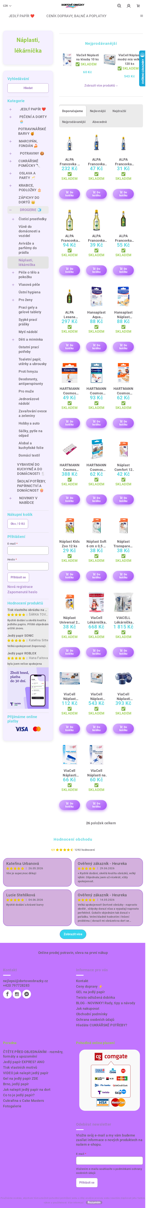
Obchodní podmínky (92, 1014)
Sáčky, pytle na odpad (30, 433)
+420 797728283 (16, 985)
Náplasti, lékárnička (27, 262)
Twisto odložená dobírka (95, 997)
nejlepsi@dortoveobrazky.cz (25, 981)
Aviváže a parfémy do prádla (28, 247)
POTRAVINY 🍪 (32, 153)
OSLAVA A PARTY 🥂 (27, 175)
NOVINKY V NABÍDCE (28, 500)
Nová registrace (20, 587)
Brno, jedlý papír (16, 1084)
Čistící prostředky (33, 219)
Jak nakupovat (87, 1009)
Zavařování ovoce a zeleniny (33, 413)
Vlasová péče (29, 285)
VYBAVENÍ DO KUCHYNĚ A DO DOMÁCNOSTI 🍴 (31, 469)
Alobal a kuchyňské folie (31, 445)
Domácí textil (29, 455)
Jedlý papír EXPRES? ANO (23, 1062)
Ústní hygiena (29, 292)
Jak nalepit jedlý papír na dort (26, 1090)
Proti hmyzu (28, 371)
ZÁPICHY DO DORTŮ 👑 (29, 200)
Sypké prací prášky (28, 322)
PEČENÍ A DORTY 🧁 (33, 119)
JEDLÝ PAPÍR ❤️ (33, 109)
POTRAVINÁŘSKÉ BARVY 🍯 (32, 131)
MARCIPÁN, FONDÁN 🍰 (28, 143)
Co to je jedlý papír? (19, 1095)
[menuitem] (18, 16)
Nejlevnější (98, 111)
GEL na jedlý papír (90, 992)
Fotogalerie (12, 1106)
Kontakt (82, 981)
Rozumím (94, 1202)
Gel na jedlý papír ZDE (20, 1078)
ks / (18, 524)
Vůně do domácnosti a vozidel (29, 231)
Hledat (28, 88)
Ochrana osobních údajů (95, 1020)
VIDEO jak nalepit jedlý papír (25, 1073)
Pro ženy (26, 300)
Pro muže (26, 391)
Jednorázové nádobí (29, 401)
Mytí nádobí (28, 332)
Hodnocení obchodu (73, 839)
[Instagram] (17, 994)
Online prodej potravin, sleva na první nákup (73, 953)
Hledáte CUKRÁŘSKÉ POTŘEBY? (101, 1025)
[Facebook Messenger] (26, 994)
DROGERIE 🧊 (30, 210)
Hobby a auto (29, 423)
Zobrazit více (73, 934)
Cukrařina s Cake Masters (23, 1101)
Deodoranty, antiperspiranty (31, 381)
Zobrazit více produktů (99, 85)
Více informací (76, 1202)
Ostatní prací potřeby (29, 349)
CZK (5, 5)
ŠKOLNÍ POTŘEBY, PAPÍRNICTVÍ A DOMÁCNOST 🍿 (31, 485)
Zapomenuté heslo (22, 592)
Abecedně (99, 122)
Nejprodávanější (74, 122)
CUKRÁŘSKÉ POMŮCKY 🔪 (29, 163)
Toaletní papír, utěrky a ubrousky (33, 361)
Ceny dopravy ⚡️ (89, 986)
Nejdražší (119, 111)
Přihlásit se (18, 577)
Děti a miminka (31, 339)
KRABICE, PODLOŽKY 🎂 (30, 187)
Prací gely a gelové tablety (30, 309)
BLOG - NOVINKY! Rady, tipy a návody (105, 1003)
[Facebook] (7, 994)
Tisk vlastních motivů (20, 1067)
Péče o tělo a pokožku (29, 274)
